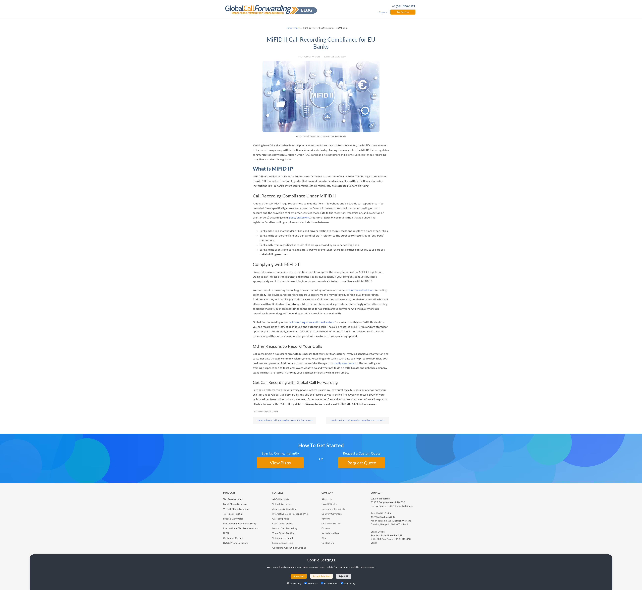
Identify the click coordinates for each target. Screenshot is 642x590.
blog (296, 28)
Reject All (344, 576)
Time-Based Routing (283, 533)
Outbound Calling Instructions (289, 547)
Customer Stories (331, 523)
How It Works (329, 504)
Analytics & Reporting (284, 508)
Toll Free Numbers (233, 499)
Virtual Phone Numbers (236, 508)
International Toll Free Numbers (240, 528)
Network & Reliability (333, 508)
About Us (327, 499)
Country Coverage (332, 513)
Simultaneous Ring (282, 542)
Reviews (326, 518)
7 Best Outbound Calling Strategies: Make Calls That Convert (284, 420)
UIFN (226, 533)
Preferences (330, 583)
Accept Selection (321, 576)
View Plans (280, 462)
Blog (324, 538)
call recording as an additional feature (311, 322)
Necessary (295, 583)
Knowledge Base (331, 533)
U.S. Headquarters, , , (392, 502)
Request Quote (361, 462)
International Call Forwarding (239, 523)
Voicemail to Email (282, 538)
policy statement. (299, 217)
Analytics (312, 583)
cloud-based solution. (361, 289)
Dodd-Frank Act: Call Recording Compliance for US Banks (358, 420)
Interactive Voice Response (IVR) (290, 513)
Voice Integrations (282, 504)
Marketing (349, 583)
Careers (326, 528)
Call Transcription (282, 523)
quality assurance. (344, 363)
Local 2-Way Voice (233, 518)
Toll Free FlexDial (233, 513)
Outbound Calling (233, 538)
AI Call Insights (280, 499)
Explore (383, 12)
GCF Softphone (280, 518)
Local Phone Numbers (235, 504)
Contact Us (328, 542)
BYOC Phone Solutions (235, 542)
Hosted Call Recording (284, 528)
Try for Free (403, 12)
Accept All (298, 576)
